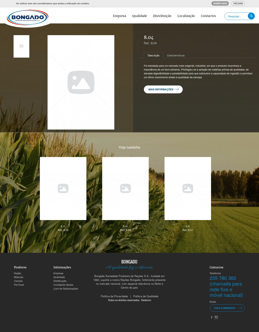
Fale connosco (224, 308)
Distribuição (162, 16)
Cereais (18, 280)
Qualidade (139, 16)
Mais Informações (161, 89)
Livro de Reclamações (65, 288)
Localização (186, 16)
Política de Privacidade (114, 296)
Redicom (146, 300)
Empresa (119, 16)
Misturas (18, 277)
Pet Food (19, 284)
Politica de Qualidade (145, 296)
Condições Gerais (63, 284)
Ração (17, 273)
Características (176, 55)
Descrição (153, 55)
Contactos (208, 16)
